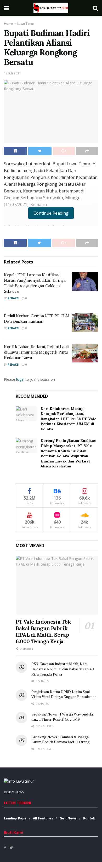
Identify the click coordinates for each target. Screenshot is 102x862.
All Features (43, 818)
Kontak (89, 818)
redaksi (13, 298)
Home (8, 23)
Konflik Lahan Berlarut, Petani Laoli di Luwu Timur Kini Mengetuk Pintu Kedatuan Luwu (36, 352)
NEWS (19, 792)
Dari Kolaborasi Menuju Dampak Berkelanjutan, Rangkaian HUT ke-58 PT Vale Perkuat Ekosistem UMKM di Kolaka (68, 418)
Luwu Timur (25, 23)
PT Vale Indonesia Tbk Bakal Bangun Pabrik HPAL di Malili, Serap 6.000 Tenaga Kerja (43, 631)
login (20, 379)
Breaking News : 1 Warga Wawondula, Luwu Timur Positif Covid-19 (62, 717)
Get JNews (68, 818)
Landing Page (15, 818)
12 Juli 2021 (12, 73)
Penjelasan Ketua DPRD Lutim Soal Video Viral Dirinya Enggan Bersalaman (64, 694)
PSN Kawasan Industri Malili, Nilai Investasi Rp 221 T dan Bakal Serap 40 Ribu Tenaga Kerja (62, 668)
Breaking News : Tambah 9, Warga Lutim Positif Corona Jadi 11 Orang (60, 739)
